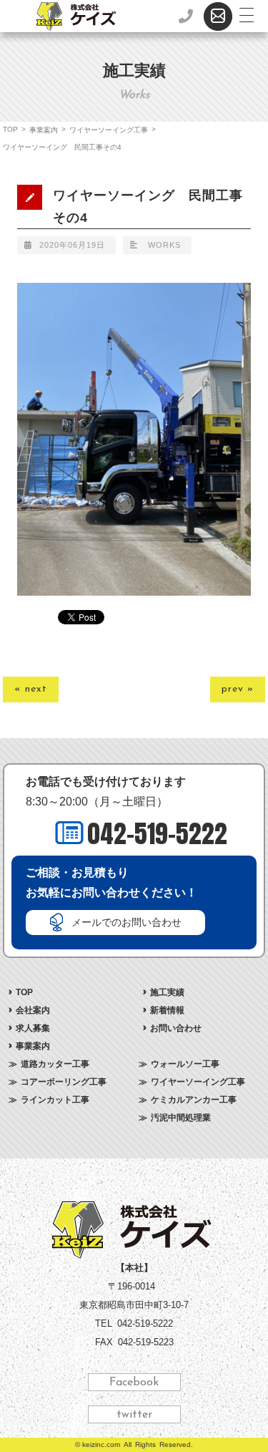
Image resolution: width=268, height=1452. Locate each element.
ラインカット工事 (55, 1100)
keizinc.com (101, 1444)
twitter (134, 1414)
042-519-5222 (157, 834)
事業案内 (43, 130)
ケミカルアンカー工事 (194, 1100)
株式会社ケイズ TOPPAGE (134, 1230)
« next (30, 689)
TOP (10, 129)
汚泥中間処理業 (181, 1118)
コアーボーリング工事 (63, 1082)
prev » (238, 689)
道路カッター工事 (55, 1064)
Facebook (134, 1382)
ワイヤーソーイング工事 (108, 130)
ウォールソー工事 (185, 1064)
